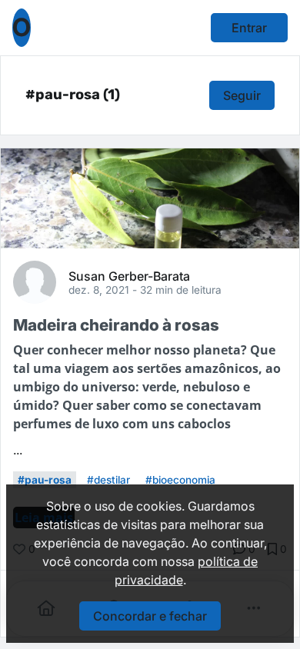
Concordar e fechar (150, 616)
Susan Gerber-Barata (129, 275)
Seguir (242, 95)
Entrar (249, 27)
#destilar (108, 480)
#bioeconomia (180, 480)
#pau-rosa (45, 480)
